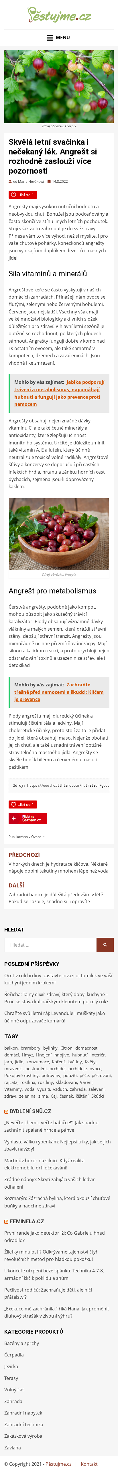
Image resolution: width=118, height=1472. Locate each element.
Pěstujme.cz (58, 1464)
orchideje (77, 1068)
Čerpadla (14, 1355)
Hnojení (44, 1055)
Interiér (98, 1055)
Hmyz (27, 1055)
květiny (75, 1061)
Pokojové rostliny (21, 1075)
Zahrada (13, 1401)
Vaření (86, 1082)
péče (84, 1075)
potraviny (51, 1075)
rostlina (27, 1082)
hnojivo (61, 1055)
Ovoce (36, 836)
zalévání (96, 1089)
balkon (11, 1048)
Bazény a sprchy (21, 1343)
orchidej (58, 1068)
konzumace (37, 1061)
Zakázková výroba (23, 1436)
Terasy (11, 1378)
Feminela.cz (27, 1221)
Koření (58, 1061)
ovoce (95, 1068)
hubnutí (80, 1055)
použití (70, 1075)
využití (43, 1089)
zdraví (10, 1096)
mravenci (13, 1068)
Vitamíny (13, 1089)
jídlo (19, 1061)
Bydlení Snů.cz (30, 1111)
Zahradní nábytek (23, 1413)
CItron (66, 1048)
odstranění (36, 1068)
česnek (66, 1096)
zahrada (78, 1089)
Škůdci (97, 1096)
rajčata (10, 1082)
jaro (8, 1061)
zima (43, 1096)
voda (29, 1089)
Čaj (54, 1096)
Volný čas (14, 1389)
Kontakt (89, 1464)
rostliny (45, 1082)
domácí (11, 1055)
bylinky (50, 1048)
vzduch (60, 1089)
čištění (82, 1096)
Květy (90, 1061)
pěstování (101, 1075)
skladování (66, 1082)
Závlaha (12, 1448)
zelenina (27, 1096)
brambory (30, 1048)
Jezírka (11, 1366)
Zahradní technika (23, 1424)
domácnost (86, 1048)
